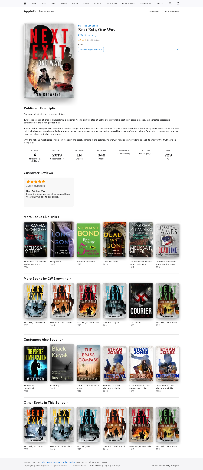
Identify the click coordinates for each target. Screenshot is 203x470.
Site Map (116, 466)
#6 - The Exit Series (88, 26)
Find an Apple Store (51, 462)
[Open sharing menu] (178, 49)
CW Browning (87, 35)
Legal (106, 466)
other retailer (69, 462)
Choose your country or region (165, 466)
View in (90, 49)
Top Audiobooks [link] (171, 11)
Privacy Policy (79, 466)
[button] (170, 3)
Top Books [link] (154, 11)
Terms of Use (94, 466)
